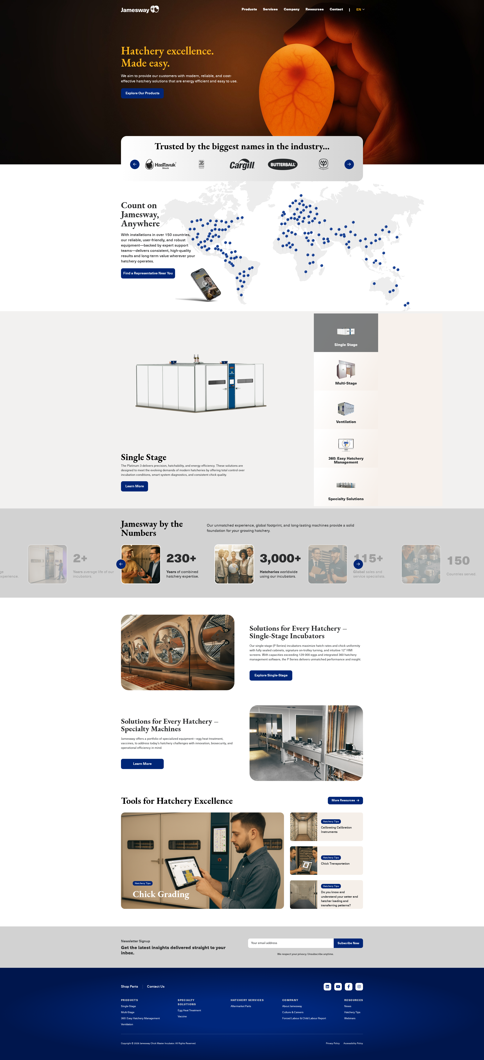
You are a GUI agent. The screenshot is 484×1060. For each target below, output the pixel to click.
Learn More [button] (142, 764)
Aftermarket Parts (241, 1006)
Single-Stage (128, 1006)
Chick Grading (161, 894)
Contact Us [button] (155, 986)
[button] (135, 164)
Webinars (349, 1018)
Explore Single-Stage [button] (271, 675)
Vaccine (182, 1016)
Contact (336, 9)
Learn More (134, 486)
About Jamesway (292, 1006)
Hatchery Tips (142, 883)
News (347, 1006)
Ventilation (127, 1024)
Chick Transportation (335, 864)
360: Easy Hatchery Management (140, 1018)
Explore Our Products (142, 93)
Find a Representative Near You (148, 273)
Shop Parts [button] (129, 986)
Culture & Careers (292, 1012)
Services (270, 9)
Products (249, 9)
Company (291, 9)
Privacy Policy (333, 1043)
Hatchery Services (247, 1000)
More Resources (343, 800)
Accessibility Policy (353, 1043)
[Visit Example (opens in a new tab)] (327, 986)
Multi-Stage (127, 1012)
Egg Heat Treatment (189, 1010)
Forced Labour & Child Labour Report (304, 1018)
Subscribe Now (348, 943)
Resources (315, 9)
